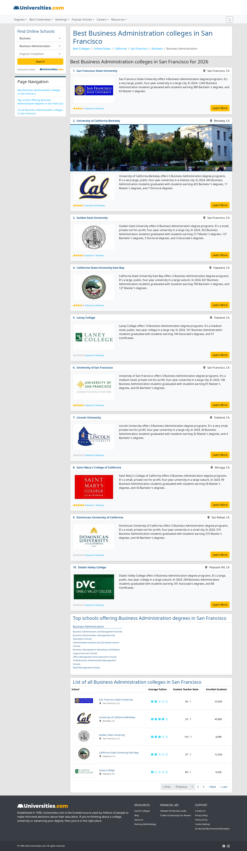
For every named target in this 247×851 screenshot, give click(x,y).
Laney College (86, 317)
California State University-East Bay (100, 268)
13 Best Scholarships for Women (175, 815)
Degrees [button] (19, 19)
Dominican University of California (100, 517)
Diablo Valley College (92, 567)
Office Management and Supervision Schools (95, 656)
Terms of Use (201, 819)
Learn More (220, 108)
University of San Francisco (95, 367)
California (120, 48)
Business (157, 48)
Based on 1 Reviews (94, 255)
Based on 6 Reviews (94, 108)
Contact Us (200, 810)
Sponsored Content (26, 69)
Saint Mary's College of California (99, 467)
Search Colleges (142, 810)
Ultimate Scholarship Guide (173, 810)
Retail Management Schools (86, 667)
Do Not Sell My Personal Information (212, 828)
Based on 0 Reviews (94, 355)
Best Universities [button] (40, 19)
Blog (136, 815)
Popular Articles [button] (82, 19)
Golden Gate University (92, 218)
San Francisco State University (97, 71)
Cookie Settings (202, 824)
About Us (138, 819)
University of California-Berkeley (98, 121)
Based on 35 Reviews (95, 205)
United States (102, 48)
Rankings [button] (61, 19)
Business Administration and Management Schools (97, 631)
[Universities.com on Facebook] (223, 845)
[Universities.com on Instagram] (228, 845)
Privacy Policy (201, 815)
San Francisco (139, 48)
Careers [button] (102, 19)
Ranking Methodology (145, 824)
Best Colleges (81, 48)
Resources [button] (118, 19)
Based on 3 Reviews (94, 405)
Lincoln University (89, 417)
